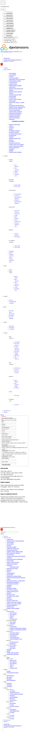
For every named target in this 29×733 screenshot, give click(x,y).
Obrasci (11, 126)
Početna (6, 67)
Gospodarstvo (18, 194)
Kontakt (5, 412)
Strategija (11, 251)
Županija (11, 139)
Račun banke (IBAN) (6, 436)
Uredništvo (11, 149)
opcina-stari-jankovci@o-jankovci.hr (12, 59)
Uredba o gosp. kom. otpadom (16, 144)
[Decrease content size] (15, 37)
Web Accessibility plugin (6, 51)
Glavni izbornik (7, 69)
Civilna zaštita (12, 96)
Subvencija (11, 119)
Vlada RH (11, 136)
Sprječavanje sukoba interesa (16, 105)
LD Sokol (17, 404)
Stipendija (11, 127)
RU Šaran (17, 387)
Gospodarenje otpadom (15, 114)
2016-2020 (17, 186)
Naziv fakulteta (5, 458)
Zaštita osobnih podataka (15, 85)
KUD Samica (17, 368)
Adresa (3, 424)
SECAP (10, 252)
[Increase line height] (15, 40)
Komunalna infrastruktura (15, 113)
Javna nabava (12, 73)
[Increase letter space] (16, 42)
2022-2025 (17, 246)
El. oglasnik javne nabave (15, 133)
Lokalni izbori (12, 87)
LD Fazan (17, 395)
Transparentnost (13, 82)
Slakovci (17, 171)
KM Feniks (17, 351)
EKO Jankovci (7, 410)
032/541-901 (7, 58)
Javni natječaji (12, 74)
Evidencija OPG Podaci (14, 124)
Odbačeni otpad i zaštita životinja (17, 107)
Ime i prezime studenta (7, 418)
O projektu (11, 329)
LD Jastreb (17, 342)
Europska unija (12, 135)
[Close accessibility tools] (4, 10)
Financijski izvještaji (14, 77)
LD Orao (16, 369)
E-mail (3, 430)
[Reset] (2, 9)
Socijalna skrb (12, 97)
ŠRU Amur (17, 355)
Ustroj (10, 269)
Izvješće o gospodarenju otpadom (18, 202)
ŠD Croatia (11, 313)
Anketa (11, 129)
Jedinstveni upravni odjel (15, 94)
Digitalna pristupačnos (14, 116)
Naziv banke (5, 433)
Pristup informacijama (14, 117)
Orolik (16, 172)
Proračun (11, 76)
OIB (2, 421)
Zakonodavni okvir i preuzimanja (17, 79)
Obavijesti (11, 326)
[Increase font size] (14, 39)
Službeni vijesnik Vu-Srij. (15, 138)
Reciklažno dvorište (14, 132)
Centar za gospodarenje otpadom (18, 197)
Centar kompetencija (14, 147)
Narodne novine (13, 84)
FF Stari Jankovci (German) (17, 348)
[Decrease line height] (12, 40)
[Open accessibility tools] (3, 3)
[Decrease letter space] (14, 42)
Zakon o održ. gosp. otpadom (16, 146)
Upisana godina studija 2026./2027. (10, 439)
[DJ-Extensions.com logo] (14, 50)
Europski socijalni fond (14, 142)
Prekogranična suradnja (15, 80)
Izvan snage (17, 185)
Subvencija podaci (18, 121)
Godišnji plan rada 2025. (11, 260)
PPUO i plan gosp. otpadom (15, 108)
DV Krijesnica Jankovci (14, 130)
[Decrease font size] (12, 39)
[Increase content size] (17, 37)
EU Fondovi (11, 141)
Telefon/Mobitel (5, 427)
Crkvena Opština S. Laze (17, 224)
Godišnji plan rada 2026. (11, 256)
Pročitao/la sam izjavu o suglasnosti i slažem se (14, 452)
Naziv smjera (5, 461)
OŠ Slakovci (17, 236)
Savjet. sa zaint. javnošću (15, 99)
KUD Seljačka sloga (17, 385)
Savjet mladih (12, 100)
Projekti (11, 300)
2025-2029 (17, 247)
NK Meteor (11, 315)
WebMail (11, 150)
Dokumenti (11, 327)
